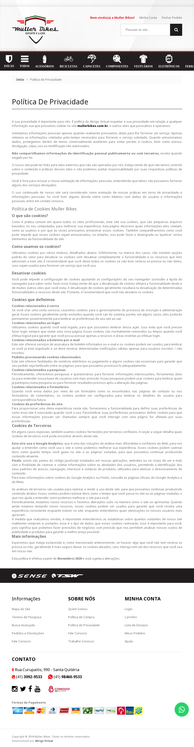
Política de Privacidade (84, 625)
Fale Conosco (21, 641)
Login (128, 609)
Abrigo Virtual (44, 740)
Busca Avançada (23, 625)
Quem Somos (78, 609)
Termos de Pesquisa (26, 617)
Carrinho (131, 617)
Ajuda (129, 641)
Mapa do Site (21, 609)
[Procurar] (176, 30)
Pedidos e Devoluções (28, 633)
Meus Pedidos (135, 633)
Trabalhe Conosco (81, 641)
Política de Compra (81, 617)
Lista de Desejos (136, 625)
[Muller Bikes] (35, 29)
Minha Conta (148, 17)
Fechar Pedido (172, 17)
